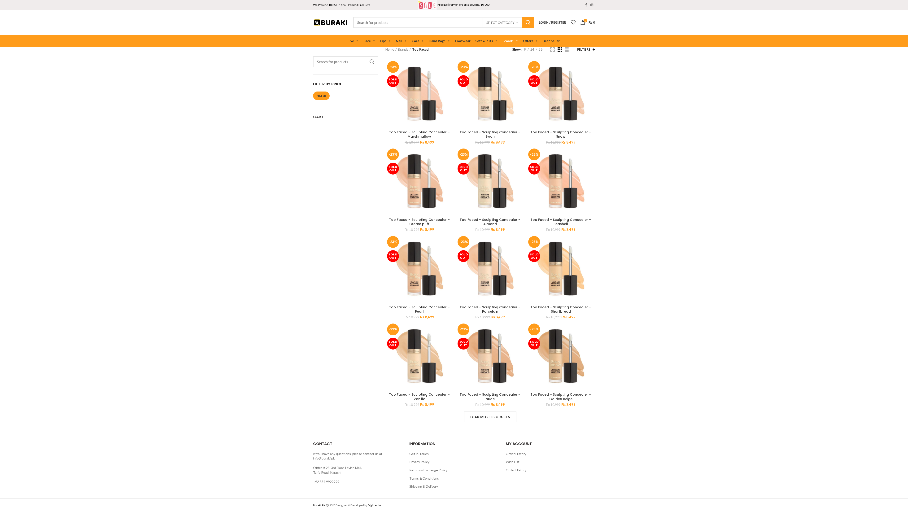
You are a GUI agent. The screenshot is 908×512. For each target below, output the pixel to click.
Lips (383, 41)
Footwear (463, 41)
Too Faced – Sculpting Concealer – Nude (490, 396)
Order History (516, 454)
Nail (399, 41)
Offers (528, 41)
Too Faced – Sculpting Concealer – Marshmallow (419, 134)
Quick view (450, 77)
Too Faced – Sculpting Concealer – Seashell (560, 222)
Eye (351, 41)
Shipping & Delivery (423, 486)
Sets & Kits (484, 41)
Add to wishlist (450, 88)
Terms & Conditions (424, 478)
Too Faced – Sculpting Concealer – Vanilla (419, 396)
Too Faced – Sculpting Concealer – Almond (490, 222)
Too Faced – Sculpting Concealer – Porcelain (490, 309)
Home (389, 49)
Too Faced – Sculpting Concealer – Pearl (419, 309)
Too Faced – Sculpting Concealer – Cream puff (419, 222)
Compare (450, 67)
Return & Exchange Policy (428, 470)
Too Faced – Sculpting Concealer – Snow (560, 134)
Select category (500, 23)
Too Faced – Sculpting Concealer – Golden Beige (560, 396)
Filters (584, 49)
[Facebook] (586, 5)
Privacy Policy (419, 462)
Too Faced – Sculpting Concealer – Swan (490, 134)
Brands (508, 41)
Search (528, 22)
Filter (321, 95)
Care (415, 41)
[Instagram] (592, 5)
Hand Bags (437, 41)
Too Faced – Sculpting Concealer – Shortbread (560, 309)
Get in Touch (419, 454)
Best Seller (551, 41)
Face (367, 41)
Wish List (512, 462)
